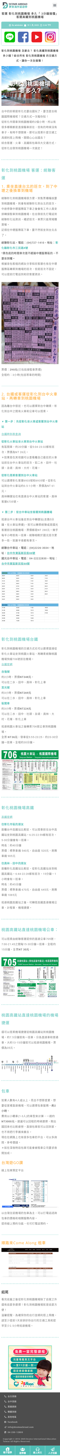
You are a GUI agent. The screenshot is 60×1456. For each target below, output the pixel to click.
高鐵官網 (7, 817)
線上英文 (37, 1452)
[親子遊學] (7, 1449)
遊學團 (22, 1453)
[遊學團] (22, 1449)
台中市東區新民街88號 (21, 553)
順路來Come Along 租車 (23, 1242)
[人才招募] (52, 1449)
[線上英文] (37, 1449)
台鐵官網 (7, 664)
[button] (54, 5)
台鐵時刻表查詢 (11, 434)
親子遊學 (7, 1452)
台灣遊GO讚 (12, 1162)
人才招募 (52, 1453)
